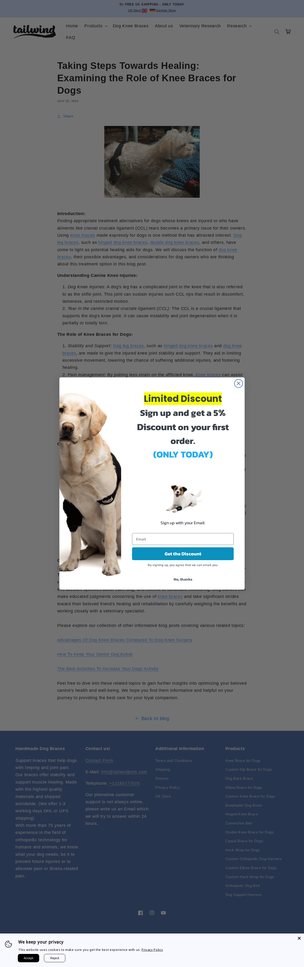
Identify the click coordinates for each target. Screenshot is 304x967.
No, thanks (183, 579)
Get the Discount (183, 553)
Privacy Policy (152, 950)
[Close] (299, 938)
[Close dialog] (238, 383)
